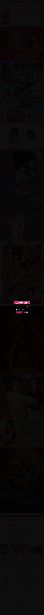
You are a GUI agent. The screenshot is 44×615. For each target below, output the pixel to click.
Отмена (26, 312)
